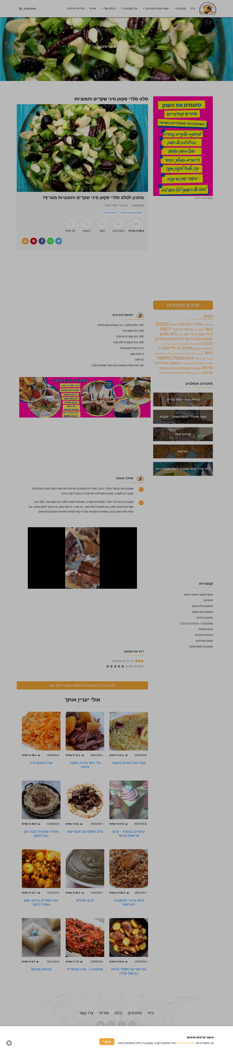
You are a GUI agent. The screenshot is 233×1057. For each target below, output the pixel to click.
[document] (116, 528)
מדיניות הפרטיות (185, 1043)
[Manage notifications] (9, 1043)
